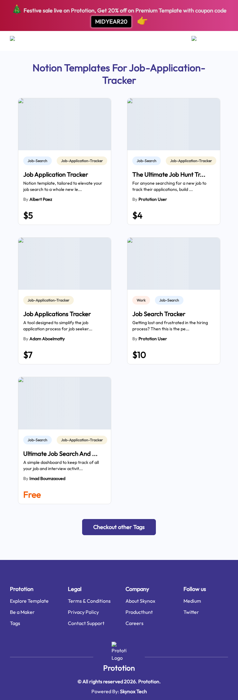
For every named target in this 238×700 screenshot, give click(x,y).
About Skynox (140, 601)
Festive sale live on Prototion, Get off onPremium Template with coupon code (119, 15)
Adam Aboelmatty (47, 338)
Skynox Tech (133, 691)
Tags (15, 623)
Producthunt (139, 612)
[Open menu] (18, 41)
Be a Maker (22, 612)
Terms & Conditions (89, 601)
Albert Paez (40, 199)
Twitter (191, 612)
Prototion (119, 667)
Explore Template (29, 601)
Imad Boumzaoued (47, 478)
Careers (134, 623)
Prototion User (153, 199)
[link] (38, 161)
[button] (119, 527)
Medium (192, 601)
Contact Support (86, 623)
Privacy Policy (83, 612)
